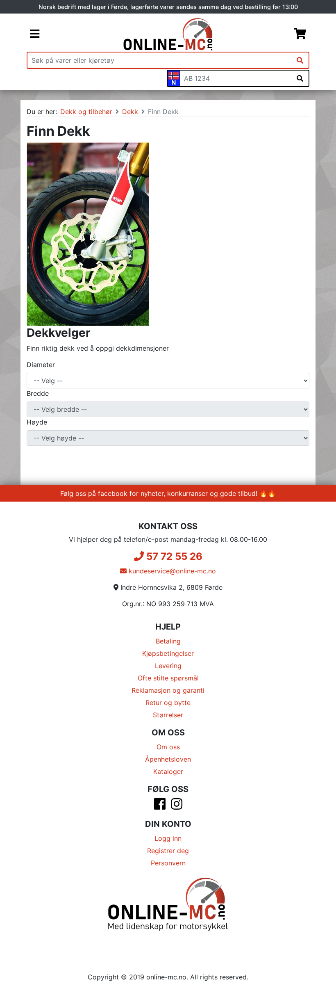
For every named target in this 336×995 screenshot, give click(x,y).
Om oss (168, 747)
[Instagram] (176, 806)
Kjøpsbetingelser (168, 653)
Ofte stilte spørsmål (168, 678)
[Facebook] (160, 806)
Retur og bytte (168, 702)
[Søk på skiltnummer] (300, 78)
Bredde (38, 393)
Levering (168, 666)
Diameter (41, 365)
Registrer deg (168, 851)
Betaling (168, 641)
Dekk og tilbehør (86, 111)
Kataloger (168, 771)
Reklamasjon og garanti (168, 690)
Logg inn (168, 838)
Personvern (168, 863)
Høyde (37, 422)
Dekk (130, 111)
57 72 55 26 (173, 556)
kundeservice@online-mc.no (171, 571)
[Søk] (300, 60)
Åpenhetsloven (168, 759)
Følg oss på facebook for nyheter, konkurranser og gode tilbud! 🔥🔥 (168, 493)
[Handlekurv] (300, 34)
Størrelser (168, 715)
